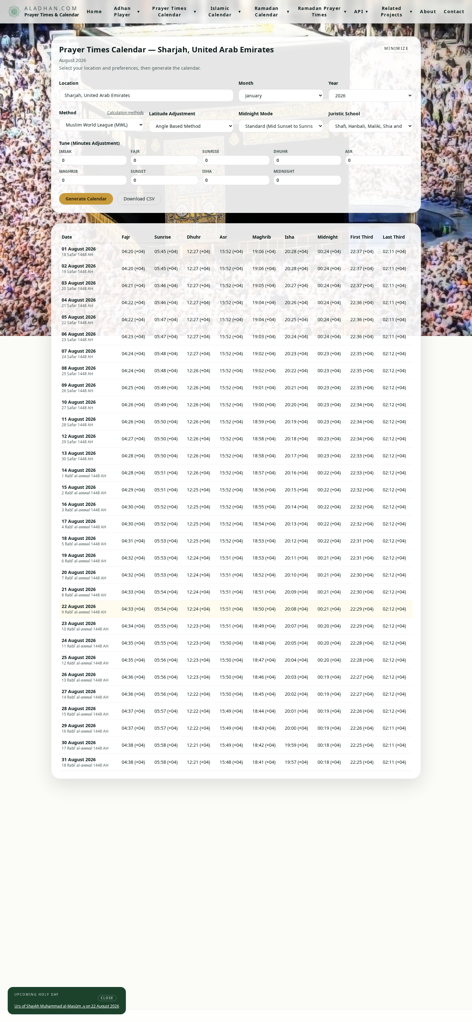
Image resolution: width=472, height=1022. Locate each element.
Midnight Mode (256, 113)
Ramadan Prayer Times (322, 11)
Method (67, 113)
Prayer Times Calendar (174, 11)
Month (246, 83)
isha (207, 171)
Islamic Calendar (224, 11)
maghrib (68, 171)
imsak (65, 151)
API (361, 11)
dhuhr (281, 151)
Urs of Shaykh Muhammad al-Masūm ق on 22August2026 (66, 1006)
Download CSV (139, 199)
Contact (454, 11)
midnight (284, 171)
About (428, 11)
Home (94, 11)
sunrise (210, 151)
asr (349, 151)
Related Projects (396, 11)
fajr (135, 151)
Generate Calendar (86, 199)
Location (68, 83)
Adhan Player (127, 11)
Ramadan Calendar (272, 11)
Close (107, 998)
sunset (138, 171)
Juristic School (344, 113)
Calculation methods (125, 112)
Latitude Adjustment (172, 113)
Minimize (396, 48)
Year (333, 83)
